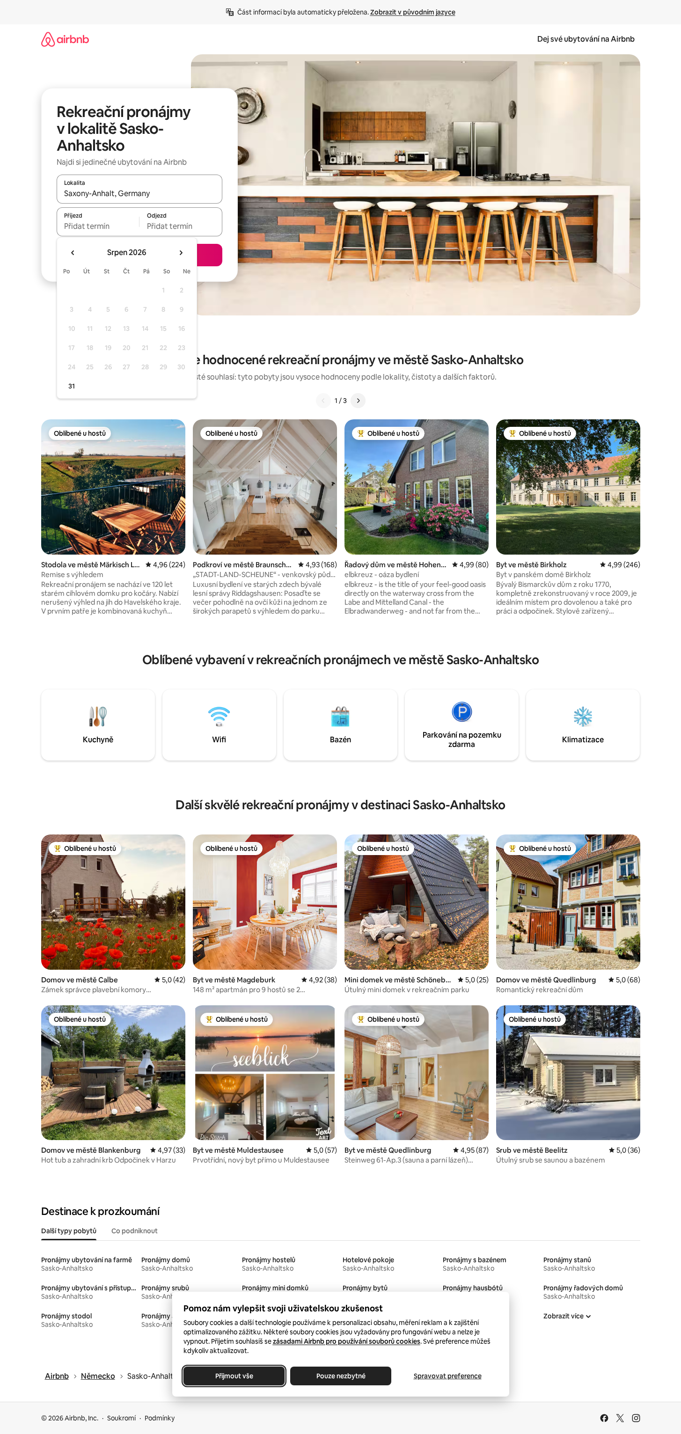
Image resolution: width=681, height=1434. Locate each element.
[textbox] (98, 226)
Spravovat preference (447, 1376)
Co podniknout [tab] (134, 1231)
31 (71, 386)
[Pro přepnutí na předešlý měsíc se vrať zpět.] (73, 253)
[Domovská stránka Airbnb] (65, 39)
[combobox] (139, 193)
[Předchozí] (323, 400)
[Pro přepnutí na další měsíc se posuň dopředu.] (180, 253)
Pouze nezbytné (340, 1376)
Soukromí (121, 1418)
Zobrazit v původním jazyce (412, 12)
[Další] (358, 400)
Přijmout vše (234, 1376)
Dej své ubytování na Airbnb (586, 39)
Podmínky (160, 1418)
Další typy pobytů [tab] (68, 1231)
